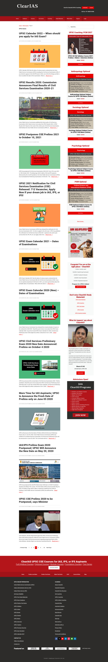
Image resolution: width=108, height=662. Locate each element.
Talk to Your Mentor (19, 641)
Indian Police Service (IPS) (20, 591)
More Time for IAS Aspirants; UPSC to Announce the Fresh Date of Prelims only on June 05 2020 (39, 396)
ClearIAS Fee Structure (60, 591)
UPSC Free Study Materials (20, 597)
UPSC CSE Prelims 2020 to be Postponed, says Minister (36, 500)
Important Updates (59, 606)
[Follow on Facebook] (56, 638)
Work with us (58, 621)
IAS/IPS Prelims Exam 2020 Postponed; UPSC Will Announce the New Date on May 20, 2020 (37, 448)
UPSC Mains (17, 618)
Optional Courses (42, 564)
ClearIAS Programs (59, 587)
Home (20, 25)
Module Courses (57, 564)
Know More (80, 373)
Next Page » (49, 548)
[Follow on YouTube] (62, 638)
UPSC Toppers (17, 624)
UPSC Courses (80, 309)
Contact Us (17, 644)
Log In (91, 7)
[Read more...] (49, 75)
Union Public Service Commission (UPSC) (24, 584)
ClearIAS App (58, 615)
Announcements (59, 609)
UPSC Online (17, 609)
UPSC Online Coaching (60, 600)
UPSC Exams (25, 25)
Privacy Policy (58, 628)
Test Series (87, 564)
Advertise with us (59, 624)
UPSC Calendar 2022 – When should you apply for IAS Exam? (39, 35)
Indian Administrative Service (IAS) (22, 587)
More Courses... (80, 221)
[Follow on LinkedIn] (75, 638)
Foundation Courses (73, 564)
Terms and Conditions (60, 634)
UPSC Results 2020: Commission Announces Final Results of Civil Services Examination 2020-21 (38, 85)
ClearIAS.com (51, 658)
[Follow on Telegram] (65, 638)
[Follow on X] (59, 638)
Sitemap (57, 618)
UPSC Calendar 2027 (19, 634)
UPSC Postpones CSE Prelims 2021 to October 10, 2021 (39, 136)
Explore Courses (54, 567)
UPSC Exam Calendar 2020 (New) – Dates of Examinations (39, 292)
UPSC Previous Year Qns (20, 628)
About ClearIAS (59, 584)
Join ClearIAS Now (80, 286)
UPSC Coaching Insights (80, 313)
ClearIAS (27, 6)
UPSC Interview (18, 621)
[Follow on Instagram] (69, 638)
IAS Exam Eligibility (18, 594)
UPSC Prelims (17, 615)
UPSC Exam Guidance (19, 600)
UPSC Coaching (80, 303)
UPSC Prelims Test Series (20, 603)
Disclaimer (57, 631)
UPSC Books (17, 612)
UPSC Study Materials (80, 299)
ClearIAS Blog (58, 603)
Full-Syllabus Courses (25, 564)
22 (45, 547)
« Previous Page (23, 548)
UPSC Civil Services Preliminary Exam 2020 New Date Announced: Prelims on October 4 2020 (38, 344)
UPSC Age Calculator (19, 631)
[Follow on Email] (72, 638)
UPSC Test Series (80, 306)
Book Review (58, 612)
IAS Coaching (58, 594)
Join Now (85, 7)
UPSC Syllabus (17, 606)
